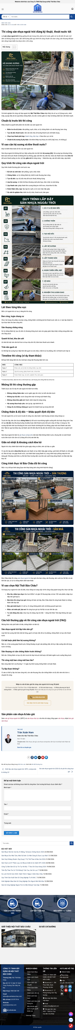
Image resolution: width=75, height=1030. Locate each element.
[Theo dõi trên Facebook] (62, 987)
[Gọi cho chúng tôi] (62, 990)
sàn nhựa (61, 718)
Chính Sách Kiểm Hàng (32, 989)
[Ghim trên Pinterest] (42, 757)
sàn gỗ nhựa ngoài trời (12, 718)
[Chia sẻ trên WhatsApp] (28, 757)
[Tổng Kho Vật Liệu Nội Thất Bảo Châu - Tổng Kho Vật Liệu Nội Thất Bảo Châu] (37, 8)
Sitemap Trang (30, 1015)
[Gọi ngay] (71, 1026)
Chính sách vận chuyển (32, 984)
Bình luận (7, 787)
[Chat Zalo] (71, 1020)
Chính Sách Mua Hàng (32, 973)
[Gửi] (71, 17)
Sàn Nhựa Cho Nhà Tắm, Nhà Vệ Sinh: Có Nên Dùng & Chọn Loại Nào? (24, 856)
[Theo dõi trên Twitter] (70, 987)
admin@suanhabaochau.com (12, 996)
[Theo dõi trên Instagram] (66, 987)
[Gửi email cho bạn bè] (39, 757)
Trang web (7, 823)
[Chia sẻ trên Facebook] (32, 757)
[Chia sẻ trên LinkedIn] (46, 757)
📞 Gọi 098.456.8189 (37, 697)
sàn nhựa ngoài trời (24, 578)
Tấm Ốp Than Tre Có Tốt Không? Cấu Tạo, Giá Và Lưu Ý (20, 870)
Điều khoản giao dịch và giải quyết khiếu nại (32, 1009)
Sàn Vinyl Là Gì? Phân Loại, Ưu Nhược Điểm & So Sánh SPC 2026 (23, 863)
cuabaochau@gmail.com (51, 1006)
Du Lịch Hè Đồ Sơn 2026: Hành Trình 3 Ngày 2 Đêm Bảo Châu (22, 874)
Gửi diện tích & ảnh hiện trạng (37, 703)
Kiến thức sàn (5, 23)
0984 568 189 (15, 991)
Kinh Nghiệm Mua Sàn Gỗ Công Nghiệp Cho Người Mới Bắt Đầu (22, 881)
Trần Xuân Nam (21, 24)
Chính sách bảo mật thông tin (33, 1002)
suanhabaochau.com (9, 1005)
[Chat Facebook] (71, 1014)
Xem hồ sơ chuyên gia (24, 747)
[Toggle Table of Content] (13, 47)
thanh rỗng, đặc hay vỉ (32, 136)
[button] (2, 9)
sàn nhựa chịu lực (33, 718)
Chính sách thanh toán (32, 978)
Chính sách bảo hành (32, 997)
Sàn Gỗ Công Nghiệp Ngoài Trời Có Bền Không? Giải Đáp (20, 885)
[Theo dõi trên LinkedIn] (70, 990)
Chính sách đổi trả (33, 993)
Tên (6, 804)
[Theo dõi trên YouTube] (62, 994)
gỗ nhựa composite (26, 435)
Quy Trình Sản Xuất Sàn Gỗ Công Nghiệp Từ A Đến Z (19, 877)
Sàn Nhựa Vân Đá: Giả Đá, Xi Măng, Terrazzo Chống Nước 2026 (22, 852)
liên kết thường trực (37, 764)
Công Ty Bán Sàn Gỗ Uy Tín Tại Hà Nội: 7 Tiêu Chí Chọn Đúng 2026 (23, 867)
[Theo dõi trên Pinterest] (66, 990)
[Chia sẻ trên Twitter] (35, 757)
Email (6, 814)
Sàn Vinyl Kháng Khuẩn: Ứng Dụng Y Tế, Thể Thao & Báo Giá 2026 (23, 859)
